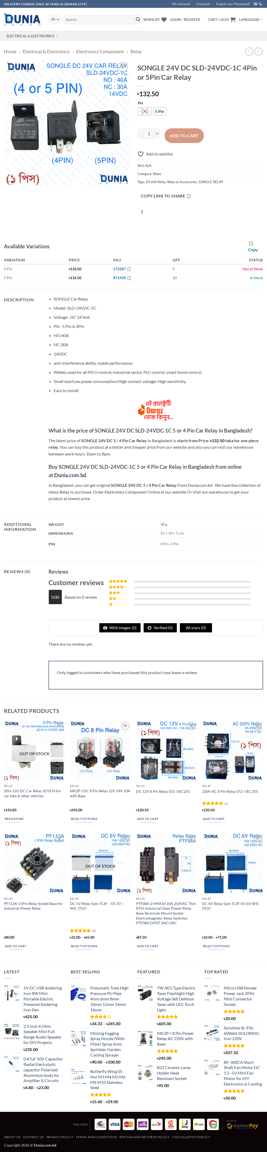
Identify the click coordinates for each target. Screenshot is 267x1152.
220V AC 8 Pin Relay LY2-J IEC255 (230, 791)
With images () (122, 627)
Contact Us (33, 1137)
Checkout (203, 4)
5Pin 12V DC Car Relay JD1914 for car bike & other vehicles (32, 793)
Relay (136, 51)
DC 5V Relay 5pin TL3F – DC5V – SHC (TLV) (97, 906)
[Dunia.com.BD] (22, 19)
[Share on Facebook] (142, 212)
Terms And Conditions (96, 1137)
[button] (221, 19)
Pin (140, 103)
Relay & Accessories (182, 182)
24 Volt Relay (156, 182)
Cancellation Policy (191, 1137)
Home (10, 51)
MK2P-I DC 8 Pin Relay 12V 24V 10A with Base (100, 793)
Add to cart (184, 135)
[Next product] (249, 51)
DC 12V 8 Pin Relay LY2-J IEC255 (163, 791)
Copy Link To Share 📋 (166, 196)
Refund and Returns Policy (144, 1137)
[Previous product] (258, 51)
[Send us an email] (255, 4)
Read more (14, 818)
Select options (84, 818)
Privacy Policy (60, 1137)
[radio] (144, 111)
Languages (249, 19)
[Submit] (138, 19)
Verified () (163, 627)
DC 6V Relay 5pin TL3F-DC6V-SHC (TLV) (230, 906)
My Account (181, 4)
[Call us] (260, 4)
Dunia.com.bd (70, 475)
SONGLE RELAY (211, 182)
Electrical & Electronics (30, 36)
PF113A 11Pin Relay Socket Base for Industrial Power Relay (33, 906)
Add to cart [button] (148, 818)
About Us (12, 1137)
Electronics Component (100, 51)
